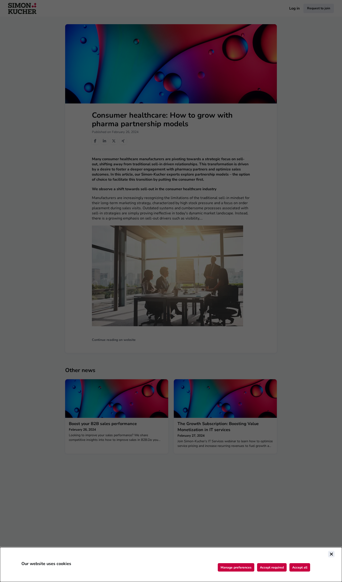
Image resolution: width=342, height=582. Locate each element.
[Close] (331, 554)
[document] (171, 564)
